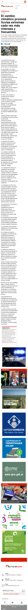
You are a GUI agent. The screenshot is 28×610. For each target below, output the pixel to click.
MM (4, 609)
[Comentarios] (9, 44)
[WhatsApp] (3, 44)
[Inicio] (7, 5)
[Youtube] (21, 602)
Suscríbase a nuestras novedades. (11, 594)
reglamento (4, 341)
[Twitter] (5, 44)
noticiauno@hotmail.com (12, 585)
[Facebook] (2, 44)
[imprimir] (7, 44)
